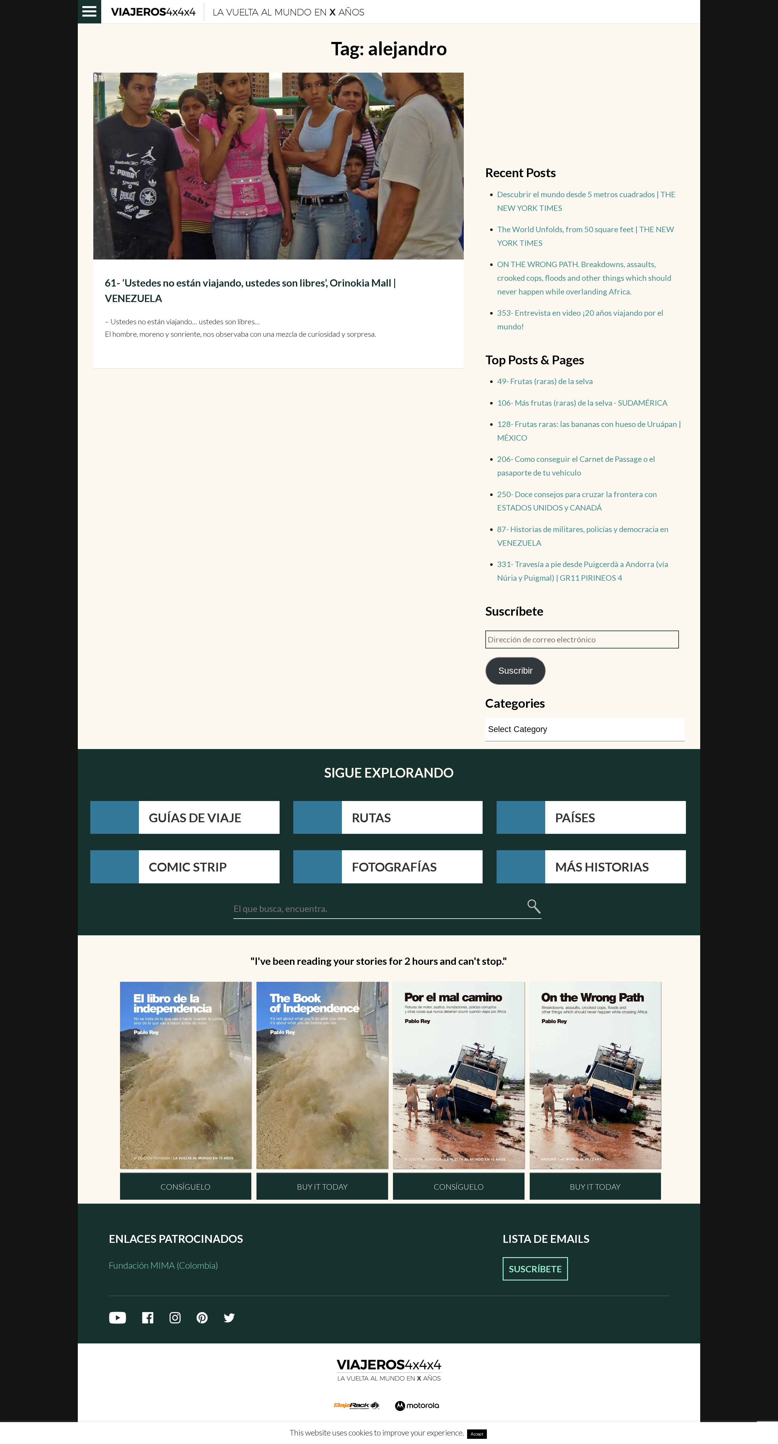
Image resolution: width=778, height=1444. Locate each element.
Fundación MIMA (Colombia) (163, 1265)
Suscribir (515, 671)
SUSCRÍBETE (535, 1269)
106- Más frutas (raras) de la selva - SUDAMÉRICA (582, 402)
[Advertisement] (584, 115)
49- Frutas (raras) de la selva (545, 381)
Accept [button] (477, 1434)
